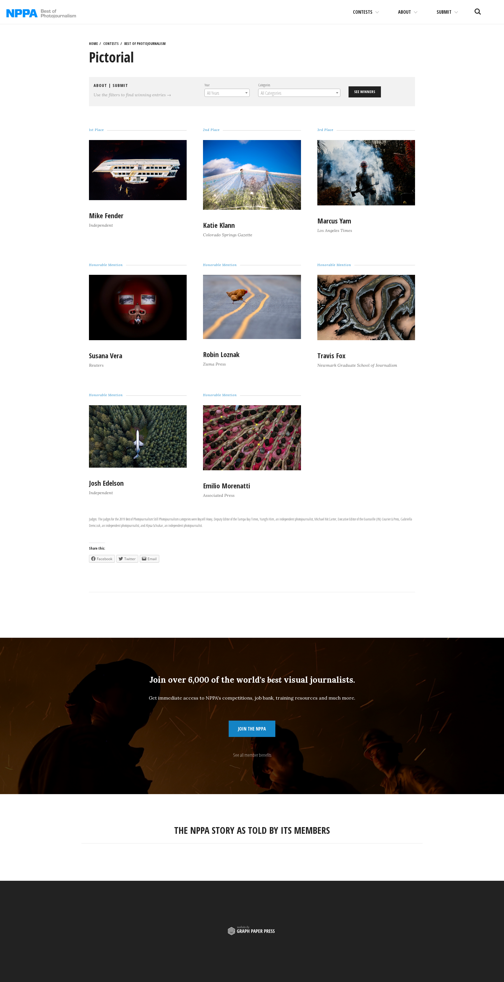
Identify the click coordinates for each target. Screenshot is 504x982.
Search (477, 9)
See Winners (364, 91)
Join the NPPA (252, 729)
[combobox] (227, 93)
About (404, 12)
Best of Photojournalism (145, 43)
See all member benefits (252, 755)
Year (207, 85)
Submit (444, 12)
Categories (264, 85)
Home (93, 43)
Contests (362, 12)
